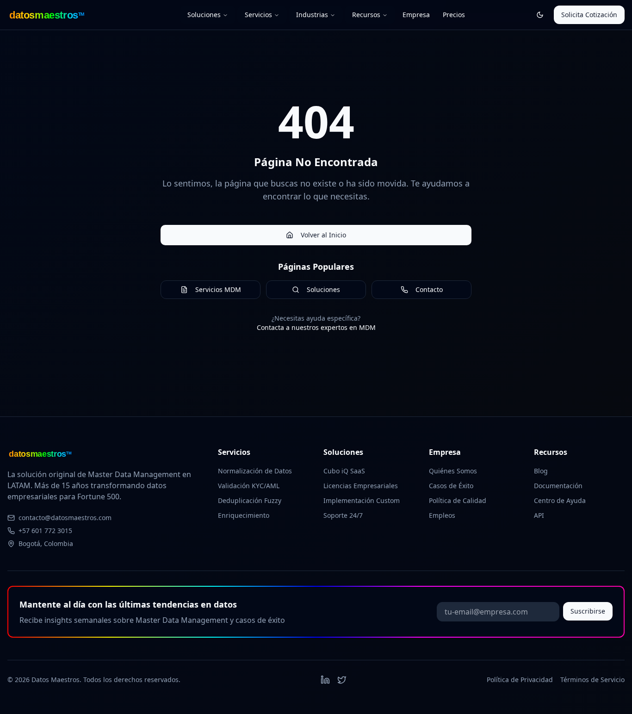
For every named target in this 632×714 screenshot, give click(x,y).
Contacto (429, 289)
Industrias (312, 14)
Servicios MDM (218, 289)
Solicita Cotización (589, 14)
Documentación (558, 485)
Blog (541, 470)
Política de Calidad (457, 500)
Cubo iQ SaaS (344, 470)
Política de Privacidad (520, 679)
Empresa (416, 14)
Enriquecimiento (243, 515)
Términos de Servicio (592, 679)
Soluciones (204, 14)
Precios (454, 14)
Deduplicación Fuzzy (249, 500)
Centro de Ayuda (560, 500)
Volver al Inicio (323, 234)
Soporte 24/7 (343, 515)
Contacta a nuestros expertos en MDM (316, 327)
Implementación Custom (361, 500)
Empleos (442, 515)
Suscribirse (587, 611)
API (539, 515)
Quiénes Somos (453, 470)
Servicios (258, 14)
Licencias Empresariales (360, 485)
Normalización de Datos (255, 470)
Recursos (366, 14)
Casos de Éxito (451, 485)
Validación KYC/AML (248, 485)
